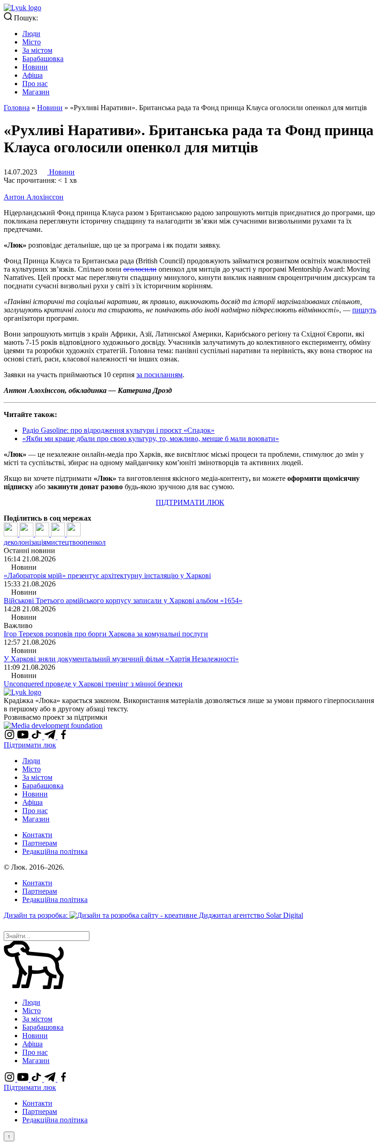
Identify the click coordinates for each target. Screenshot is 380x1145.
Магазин (36, 92)
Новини (35, 67)
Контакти (37, 835)
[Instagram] (10, 737)
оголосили (140, 269)
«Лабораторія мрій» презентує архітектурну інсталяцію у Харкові (107, 575)
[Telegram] (59, 534)
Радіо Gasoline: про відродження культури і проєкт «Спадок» (118, 430)
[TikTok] (37, 737)
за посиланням (159, 375)
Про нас (35, 83)
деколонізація (25, 542)
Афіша (32, 75)
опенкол (93, 542)
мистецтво (63, 542)
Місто (31, 42)
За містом (37, 50)
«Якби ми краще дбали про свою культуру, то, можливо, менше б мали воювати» (150, 438)
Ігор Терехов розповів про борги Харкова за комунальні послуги (106, 634)
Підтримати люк (30, 745)
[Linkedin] (43, 534)
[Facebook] (11, 534)
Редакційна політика (55, 851)
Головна (17, 108)
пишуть (364, 310)
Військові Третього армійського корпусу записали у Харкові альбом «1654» (123, 600)
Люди (31, 33)
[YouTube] (24, 737)
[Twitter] (27, 534)
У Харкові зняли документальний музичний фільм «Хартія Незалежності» (121, 659)
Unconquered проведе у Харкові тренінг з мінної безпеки (93, 684)
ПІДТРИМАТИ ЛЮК (190, 502)
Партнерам (39, 843)
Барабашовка (42, 58)
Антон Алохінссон (33, 197)
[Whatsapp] (74, 534)
